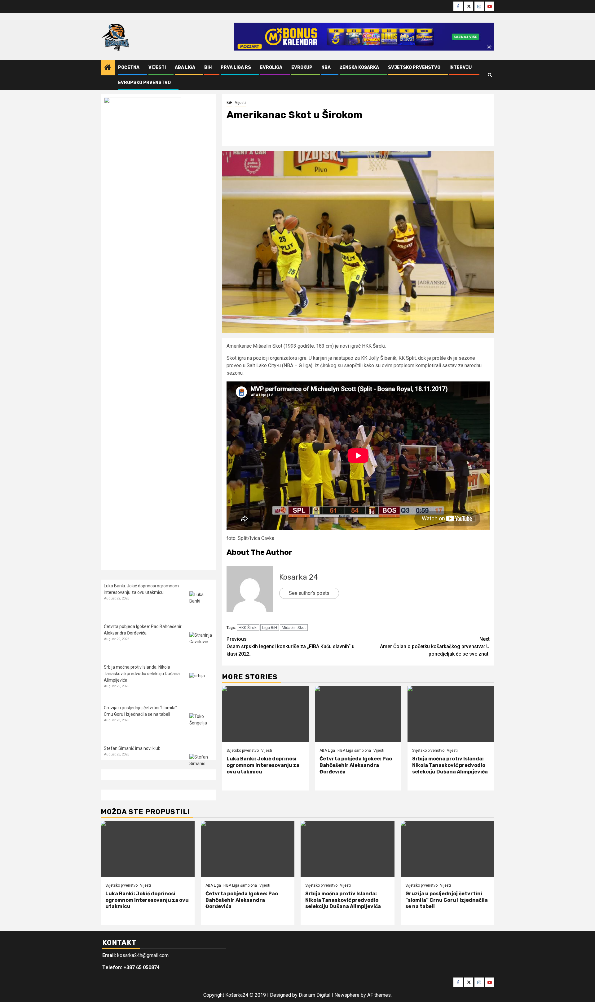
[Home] (107, 68)
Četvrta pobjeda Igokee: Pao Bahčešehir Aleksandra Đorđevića (356, 765)
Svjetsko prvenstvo (414, 67)
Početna (128, 67)
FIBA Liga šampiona (354, 750)
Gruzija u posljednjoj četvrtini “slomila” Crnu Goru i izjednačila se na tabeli (446, 900)
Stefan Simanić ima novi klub (132, 748)
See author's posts (309, 593)
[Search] (490, 75)
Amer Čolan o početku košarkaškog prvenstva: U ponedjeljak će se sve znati (435, 646)
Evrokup (301, 67)
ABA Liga (185, 67)
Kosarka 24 (298, 577)
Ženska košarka (359, 67)
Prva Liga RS (236, 67)
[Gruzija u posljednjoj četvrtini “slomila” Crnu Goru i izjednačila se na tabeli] (201, 725)
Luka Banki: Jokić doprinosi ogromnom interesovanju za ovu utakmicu (263, 765)
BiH (208, 67)
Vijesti (157, 67)
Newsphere (346, 995)
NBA (326, 67)
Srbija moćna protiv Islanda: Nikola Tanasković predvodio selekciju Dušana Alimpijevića (450, 765)
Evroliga (271, 67)
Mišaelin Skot (294, 627)
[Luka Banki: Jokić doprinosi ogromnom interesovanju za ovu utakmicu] (265, 714)
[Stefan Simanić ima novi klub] (201, 766)
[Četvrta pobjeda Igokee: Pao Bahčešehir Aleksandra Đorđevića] (358, 714)
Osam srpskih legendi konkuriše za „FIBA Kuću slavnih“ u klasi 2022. (291, 646)
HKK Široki (248, 627)
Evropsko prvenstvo (144, 82)
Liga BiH (269, 627)
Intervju (460, 67)
